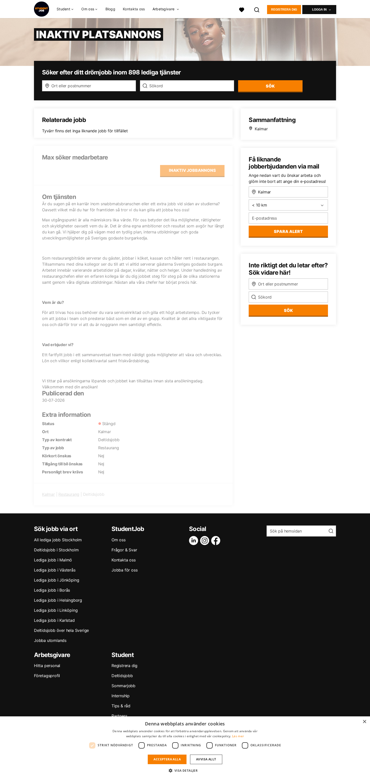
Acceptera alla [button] (167, 759)
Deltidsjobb (122, 675)
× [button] (364, 722)
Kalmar (48, 494)
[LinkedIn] (194, 540)
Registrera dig (284, 9)
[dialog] (185, 747)
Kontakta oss (134, 9)
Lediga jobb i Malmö (53, 559)
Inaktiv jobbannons (192, 170)
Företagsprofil (47, 675)
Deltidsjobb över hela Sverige (61, 630)
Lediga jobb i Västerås (55, 569)
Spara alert (288, 231)
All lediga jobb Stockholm (58, 539)
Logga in (319, 9)
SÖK (270, 86)
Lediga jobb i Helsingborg (58, 600)
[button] (185, 770)
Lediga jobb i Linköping (56, 610)
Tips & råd (121, 705)
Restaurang (68, 494)
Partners (119, 715)
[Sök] (257, 9)
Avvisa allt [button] (206, 759)
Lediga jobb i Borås (52, 590)
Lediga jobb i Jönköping (56, 580)
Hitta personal (47, 665)
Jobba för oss (124, 569)
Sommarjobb (123, 685)
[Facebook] (216, 540)
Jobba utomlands (50, 640)
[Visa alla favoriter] (241, 9)
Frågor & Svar (124, 549)
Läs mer (238, 736)
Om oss (119, 539)
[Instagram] (205, 540)
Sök (288, 310)
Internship (121, 695)
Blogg (110, 9)
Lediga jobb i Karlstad (54, 620)
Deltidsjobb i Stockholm (56, 549)
